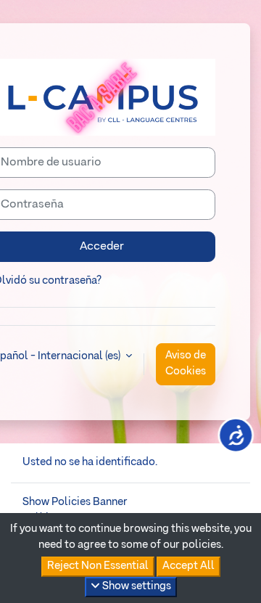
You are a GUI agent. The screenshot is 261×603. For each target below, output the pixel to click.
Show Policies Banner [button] (75, 502)
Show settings (135, 586)
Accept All (188, 566)
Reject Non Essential (98, 566)
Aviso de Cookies (185, 363)
